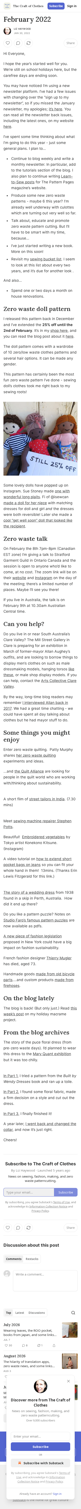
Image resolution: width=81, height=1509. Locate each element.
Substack (19, 1500)
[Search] (73, 1312)
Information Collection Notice (48, 1206)
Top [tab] (8, 1313)
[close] (68, 1381)
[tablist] (22, 1259)
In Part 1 (10, 1076)
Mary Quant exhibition (52, 1054)
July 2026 (11, 1324)
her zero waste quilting (36, 755)
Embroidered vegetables (43, 837)
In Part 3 (10, 1114)
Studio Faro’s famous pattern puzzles (35, 920)
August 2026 (14, 1356)
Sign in (72, 6)
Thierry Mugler (58, 958)
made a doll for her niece (25, 503)
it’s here (55, 109)
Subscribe (56, 6)
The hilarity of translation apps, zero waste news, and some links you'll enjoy (27, 1363)
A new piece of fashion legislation (32, 936)
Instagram (43, 578)
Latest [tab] (19, 1313)
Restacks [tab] (32, 1259)
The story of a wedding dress (29, 892)
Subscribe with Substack (44, 1463)
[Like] (7, 43)
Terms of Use (61, 1202)
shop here (59, 330)
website (19, 578)
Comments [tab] (13, 1259)
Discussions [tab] (37, 1313)
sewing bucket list (45, 259)
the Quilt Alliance (29, 771)
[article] (40, 1335)
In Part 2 (10, 1092)
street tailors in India (47, 799)
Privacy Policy (54, 1481)
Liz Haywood (22, 28)
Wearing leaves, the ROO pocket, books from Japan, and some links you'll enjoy (28, 1332)
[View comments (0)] (18, 43)
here (7, 126)
